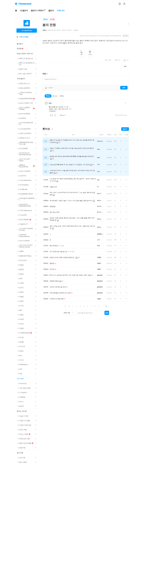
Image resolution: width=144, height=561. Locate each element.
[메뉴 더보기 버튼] (128, 23)
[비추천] (55, 115)
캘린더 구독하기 (38, 10)
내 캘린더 (24, 10)
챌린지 (51, 10)
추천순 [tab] (48, 96)
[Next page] (106, 306)
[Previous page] (65, 306)
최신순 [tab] (55, 96)
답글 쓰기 (63, 115)
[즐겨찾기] (52, 129)
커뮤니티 (61, 10)
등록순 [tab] (62, 96)
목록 (125, 66)
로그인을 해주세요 (27, 30)
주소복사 (125, 36)
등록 (123, 87)
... (102, 306)
